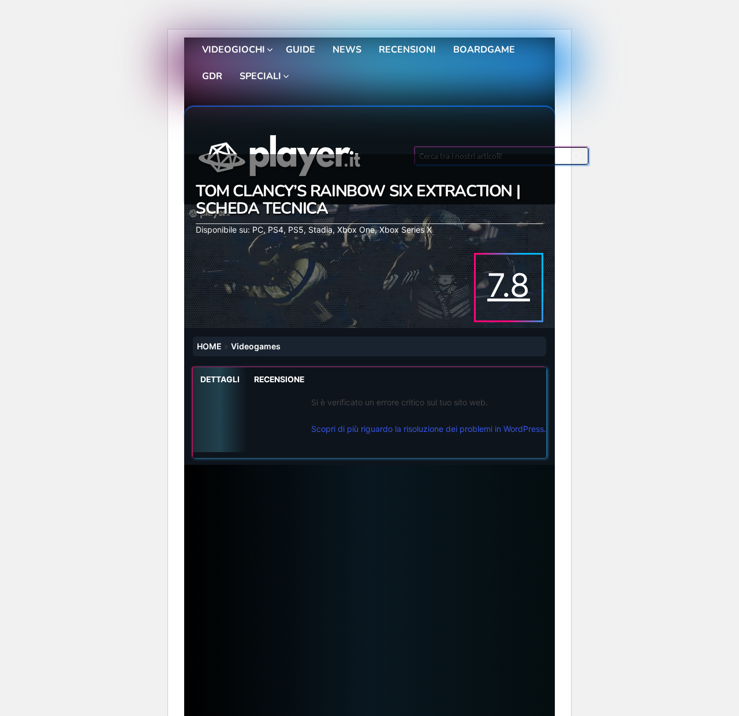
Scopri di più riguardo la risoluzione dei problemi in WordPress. (428, 429)
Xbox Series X (405, 229)
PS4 (275, 229)
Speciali (260, 76)
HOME (209, 346)
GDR (212, 76)
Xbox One (356, 229)
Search (576, 158)
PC (257, 229)
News (347, 49)
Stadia (320, 229)
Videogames (256, 346)
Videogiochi (233, 49)
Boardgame (484, 49)
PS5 (296, 229)
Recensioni (407, 49)
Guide (300, 49)
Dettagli (220, 379)
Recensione (279, 379)
